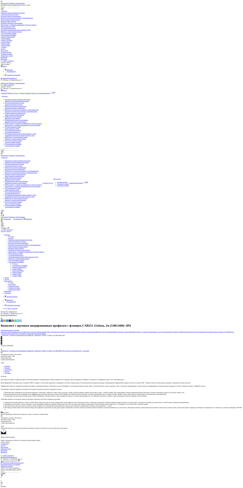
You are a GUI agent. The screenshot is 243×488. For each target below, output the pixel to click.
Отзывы (7, 368)
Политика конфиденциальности (13, 463)
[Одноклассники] (4, 321)
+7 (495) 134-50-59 (7, 61)
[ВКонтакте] (2, 321)
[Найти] (2, 9)
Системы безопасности (190, 332)
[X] (10, 321)
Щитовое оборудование (103, 332)
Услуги (3, 445)
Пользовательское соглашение (10, 464)
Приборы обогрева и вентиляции (122, 332)
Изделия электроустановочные (35, 332)
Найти (3, 473)
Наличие (7, 366)
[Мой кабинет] (1, 213)
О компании (5, 444)
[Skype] (18, 321)
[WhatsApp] (15, 321)
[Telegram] (20, 321)
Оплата (7, 371)
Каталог (11, 238)
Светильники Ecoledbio (19, 265)
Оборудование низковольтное (86, 332)
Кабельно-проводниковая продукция (13, 332)
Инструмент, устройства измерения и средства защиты (151, 332)
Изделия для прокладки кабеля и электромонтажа (61, 332)
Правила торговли (7, 466)
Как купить (12, 284)
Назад (12, 236)
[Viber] (12, 321)
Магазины (4, 450)
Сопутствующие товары (23, 334)
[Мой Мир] (7, 321)
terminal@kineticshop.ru (9, 78)
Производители (6, 449)
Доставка (8, 373)
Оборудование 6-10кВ (176, 332)
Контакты (4, 452)
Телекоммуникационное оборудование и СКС (213, 332)
